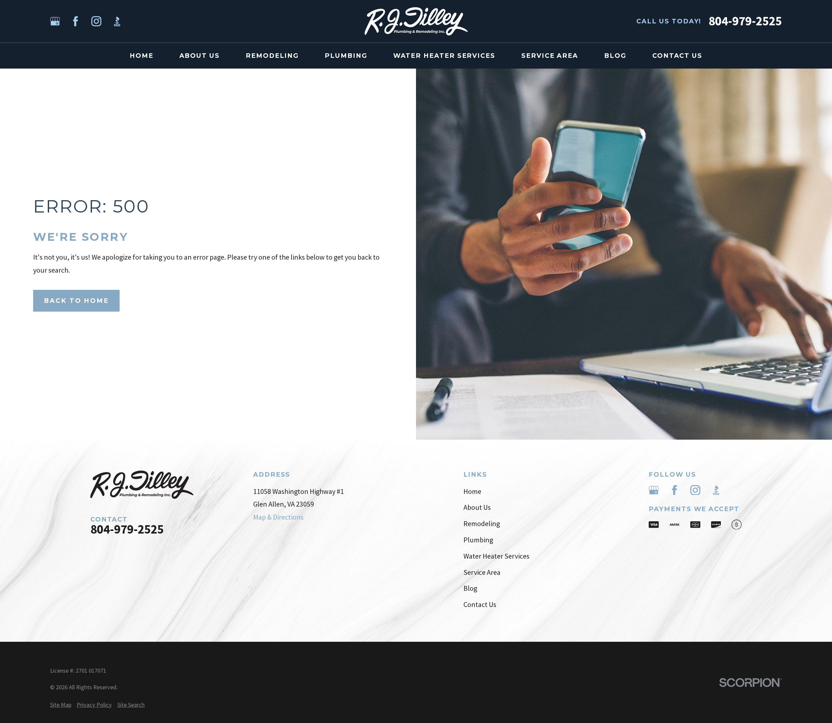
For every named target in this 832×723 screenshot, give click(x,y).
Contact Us (479, 604)
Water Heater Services (496, 556)
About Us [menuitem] (199, 55)
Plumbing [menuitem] (346, 55)
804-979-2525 (745, 21)
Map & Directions (278, 517)
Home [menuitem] (141, 55)
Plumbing (478, 539)
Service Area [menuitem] (549, 55)
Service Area (481, 572)
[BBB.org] (117, 21)
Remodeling (481, 523)
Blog (470, 588)
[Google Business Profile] (55, 21)
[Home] (416, 21)
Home (472, 491)
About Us (477, 507)
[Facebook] (76, 21)
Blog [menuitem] (615, 55)
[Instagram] (96, 21)
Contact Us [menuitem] (677, 55)
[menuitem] (61, 705)
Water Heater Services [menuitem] (444, 55)
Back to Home (76, 300)
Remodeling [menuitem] (272, 55)
